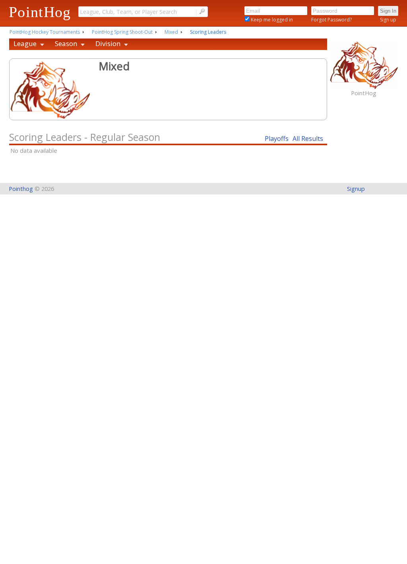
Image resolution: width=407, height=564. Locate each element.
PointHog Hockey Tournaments (45, 32)
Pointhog (21, 188)
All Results (308, 138)
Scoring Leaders (208, 32)
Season (66, 43)
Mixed (171, 32)
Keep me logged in (271, 19)
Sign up (388, 19)
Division (107, 43)
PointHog (40, 12)
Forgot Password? (331, 19)
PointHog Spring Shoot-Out (122, 32)
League (25, 43)
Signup (356, 188)
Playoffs (277, 138)
